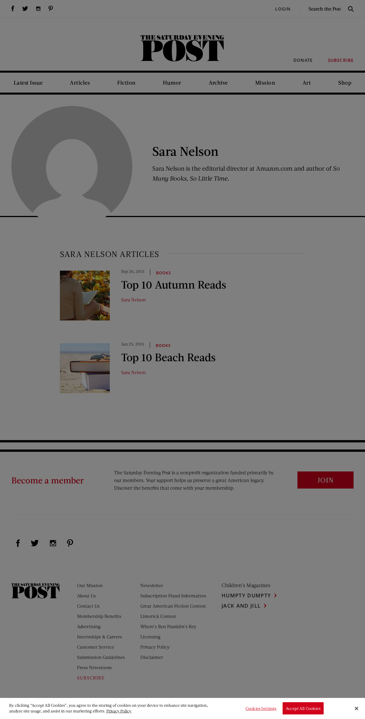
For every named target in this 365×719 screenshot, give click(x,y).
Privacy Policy (118, 710)
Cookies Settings (261, 708)
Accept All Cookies (303, 708)
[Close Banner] (356, 708)
